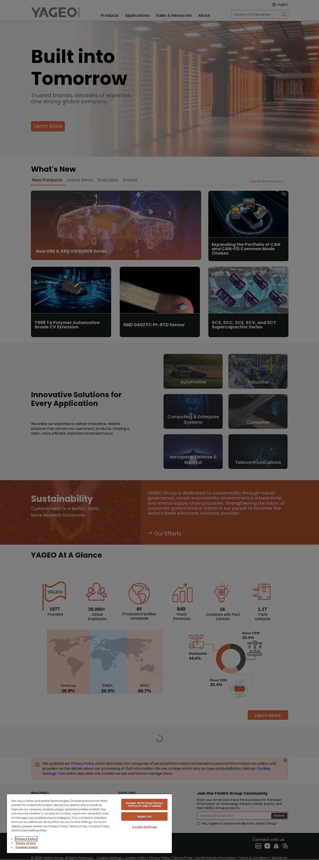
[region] (89, 823)
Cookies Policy (26, 847)
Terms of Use (25, 843)
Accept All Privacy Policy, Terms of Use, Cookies (144, 804)
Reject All (144, 816)
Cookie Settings (144, 827)
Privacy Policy (26, 839)
